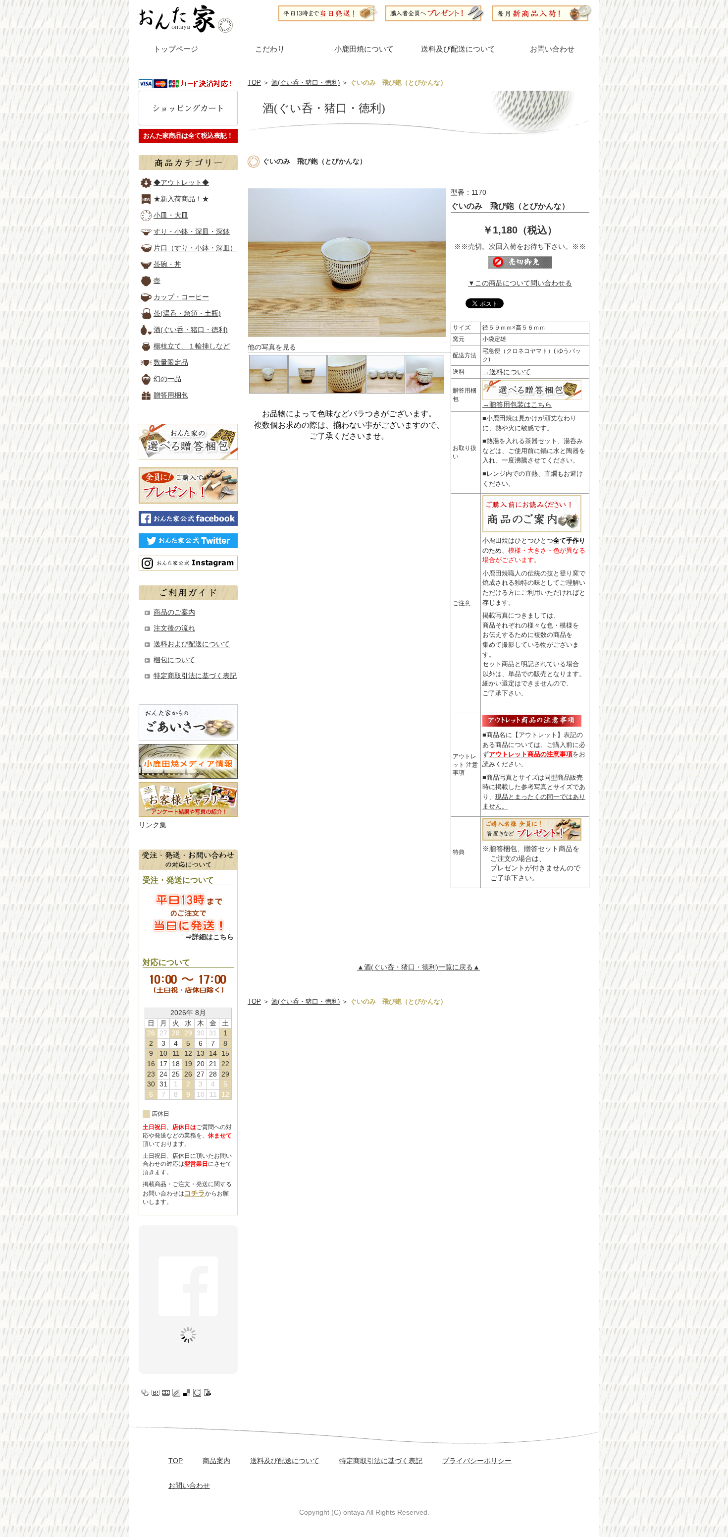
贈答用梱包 (171, 395)
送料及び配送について (458, 49)
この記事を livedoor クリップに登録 (176, 1393)
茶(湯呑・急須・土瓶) (187, 313)
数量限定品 (171, 362)
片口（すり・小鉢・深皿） (195, 248)
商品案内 (216, 1461)
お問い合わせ (552, 49)
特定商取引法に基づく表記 (195, 676)
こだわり (270, 49)
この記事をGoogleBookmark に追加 (197, 1393)
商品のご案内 (174, 612)
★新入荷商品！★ (181, 199)
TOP (254, 82)
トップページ (176, 49)
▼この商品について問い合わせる (520, 283)
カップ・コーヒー (181, 297)
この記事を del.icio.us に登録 (187, 1393)
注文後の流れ (174, 628)
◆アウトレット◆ (181, 182)
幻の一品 (167, 379)
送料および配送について (192, 644)
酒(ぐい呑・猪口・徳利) (305, 82)
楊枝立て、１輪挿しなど (192, 346)
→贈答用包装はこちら (517, 404)
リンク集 (152, 825)
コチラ (194, 1193)
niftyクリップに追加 (207, 1393)
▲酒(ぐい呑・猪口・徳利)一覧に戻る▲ (418, 967)
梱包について (174, 660)
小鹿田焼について (364, 49)
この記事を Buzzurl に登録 (166, 1393)
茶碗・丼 (167, 264)
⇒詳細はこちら (209, 937)
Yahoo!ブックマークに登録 (145, 1393)
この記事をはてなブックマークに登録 (155, 1393)
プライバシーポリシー (477, 1461)
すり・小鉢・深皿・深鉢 (192, 231)
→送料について (506, 372)
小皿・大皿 (171, 215)
